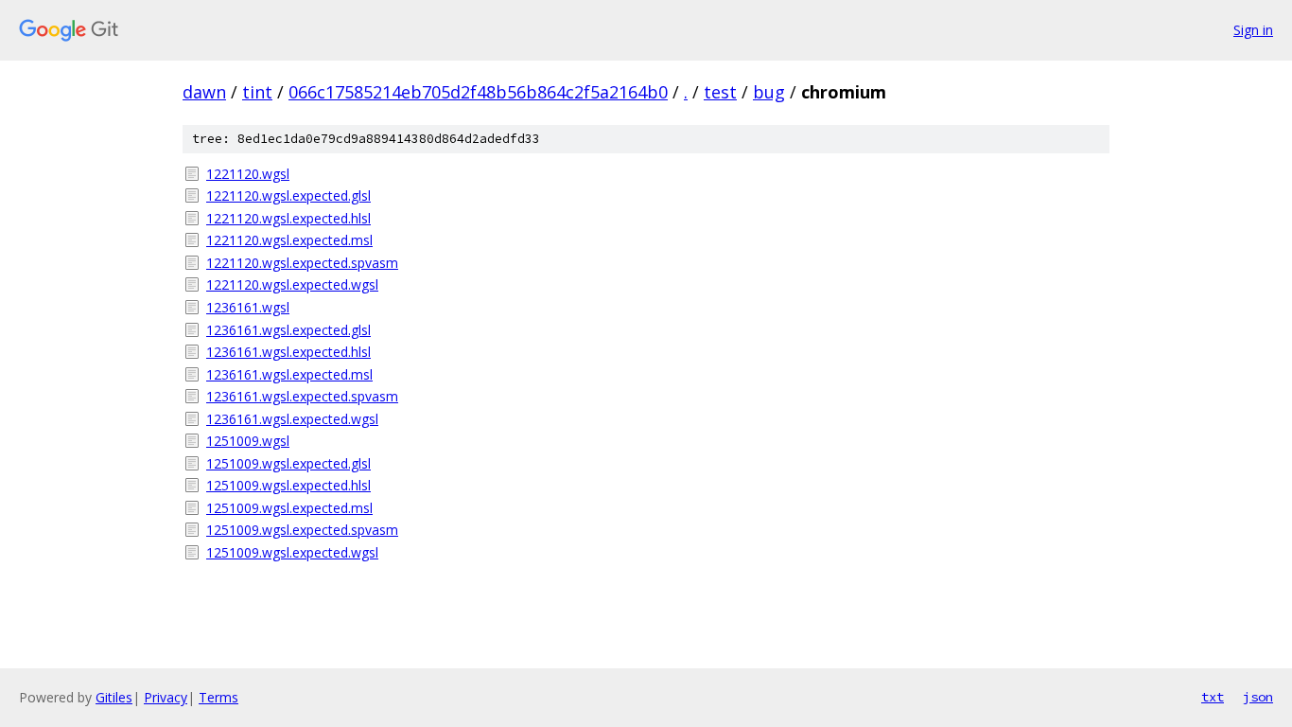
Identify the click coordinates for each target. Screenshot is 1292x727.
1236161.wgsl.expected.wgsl (292, 419)
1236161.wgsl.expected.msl (289, 374)
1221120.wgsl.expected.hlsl (288, 218)
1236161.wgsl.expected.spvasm (302, 396)
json (1258, 696)
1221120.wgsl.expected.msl (289, 240)
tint (257, 91)
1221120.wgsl (247, 174)
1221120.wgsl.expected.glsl (288, 195)
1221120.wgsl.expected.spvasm (302, 263)
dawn (204, 91)
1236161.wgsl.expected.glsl (288, 330)
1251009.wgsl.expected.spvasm (302, 530)
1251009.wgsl (247, 441)
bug (769, 91)
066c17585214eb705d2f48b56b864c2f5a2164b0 (478, 91)
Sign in (1253, 30)
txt (1212, 696)
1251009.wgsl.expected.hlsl (288, 485)
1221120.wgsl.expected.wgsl (292, 284)
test (720, 91)
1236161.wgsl (247, 307)
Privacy (165, 697)
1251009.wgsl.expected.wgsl (292, 552)
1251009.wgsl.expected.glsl (288, 463)
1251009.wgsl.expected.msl (289, 508)
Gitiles (114, 697)
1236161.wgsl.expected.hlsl (288, 352)
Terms (218, 697)
